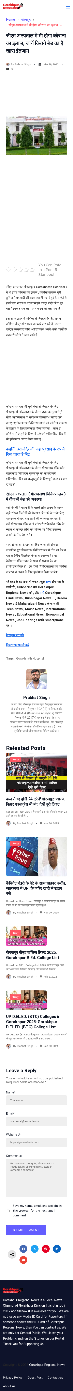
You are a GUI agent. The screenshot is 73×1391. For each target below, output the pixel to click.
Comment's (14, 1156)
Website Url (13, 1134)
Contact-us (55, 1377)
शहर (49, 582)
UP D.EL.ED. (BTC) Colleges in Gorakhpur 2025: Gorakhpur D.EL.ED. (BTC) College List (33, 1021)
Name (10, 1092)
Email (10, 1113)
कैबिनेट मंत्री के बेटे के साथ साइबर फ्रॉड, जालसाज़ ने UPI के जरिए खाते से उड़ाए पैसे (36, 888)
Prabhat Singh (23, 64)
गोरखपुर (26, 19)
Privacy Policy (13, 1377)
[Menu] (68, 7)
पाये (42, 593)
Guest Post (35, 1377)
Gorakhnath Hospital (30, 658)
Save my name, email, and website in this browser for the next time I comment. (37, 1210)
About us (9, 1386)
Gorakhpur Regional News (47, 1365)
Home (10, 19)
